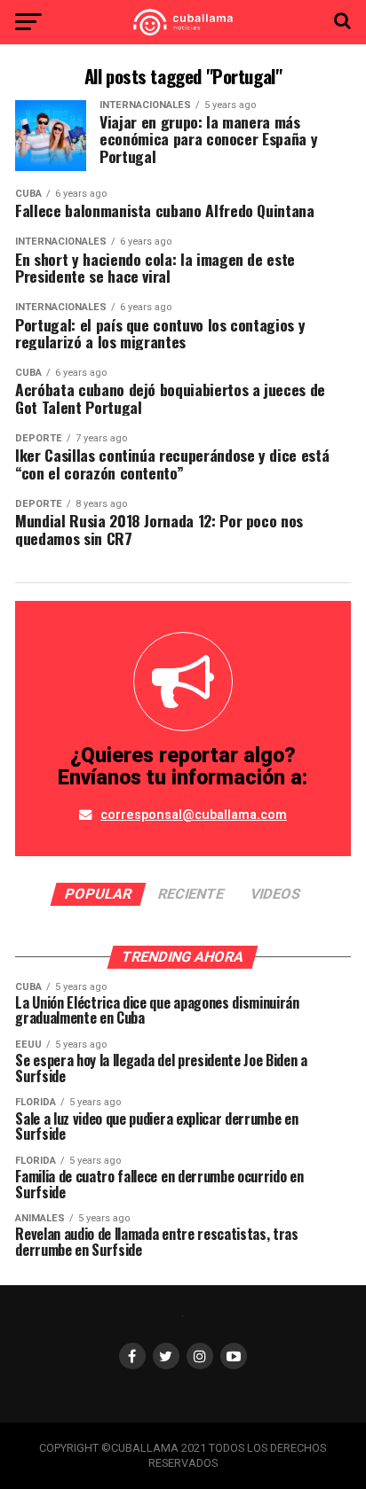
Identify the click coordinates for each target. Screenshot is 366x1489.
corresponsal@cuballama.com (193, 814)
